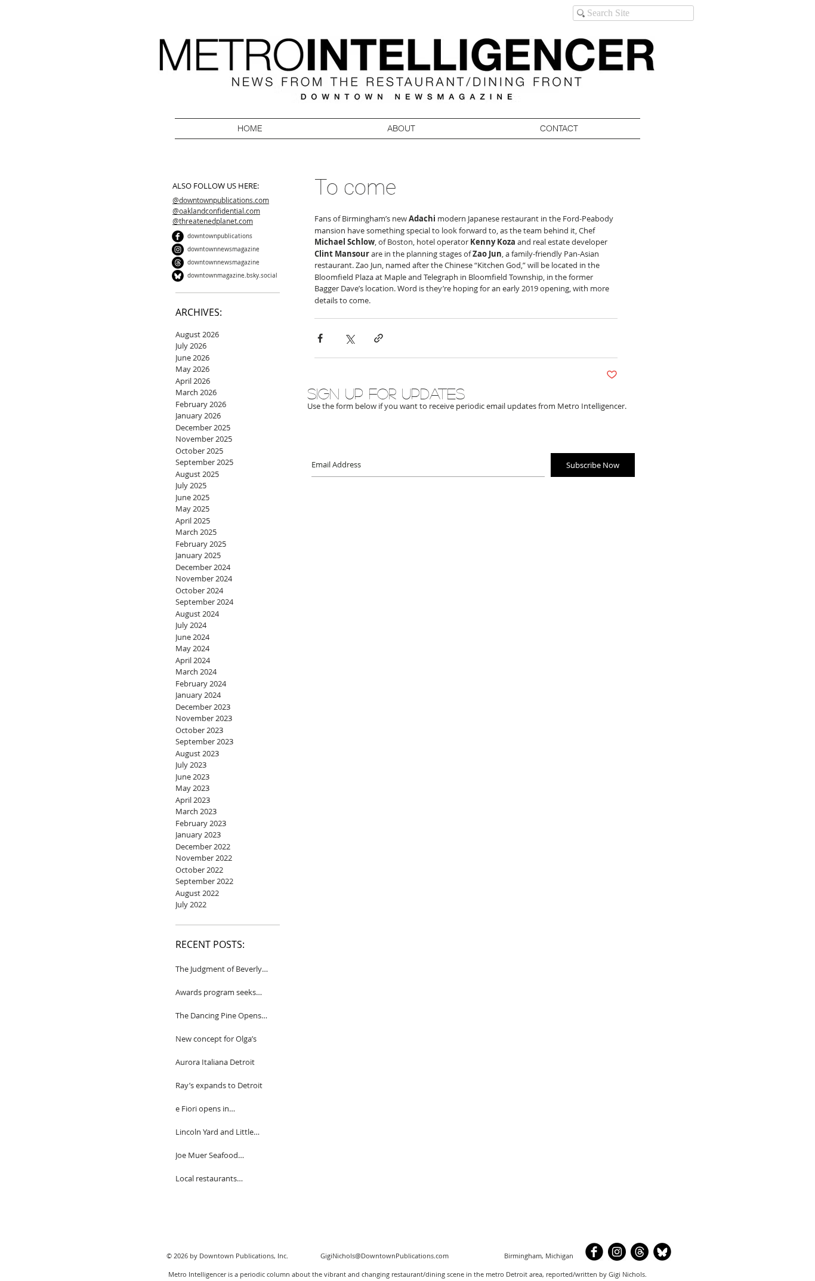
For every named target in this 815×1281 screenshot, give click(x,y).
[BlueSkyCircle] (178, 276)
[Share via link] (378, 338)
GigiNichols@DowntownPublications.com (384, 1255)
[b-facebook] (178, 236)
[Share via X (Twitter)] (349, 338)
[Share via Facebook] (320, 338)
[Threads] (178, 263)
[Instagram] (178, 249)
